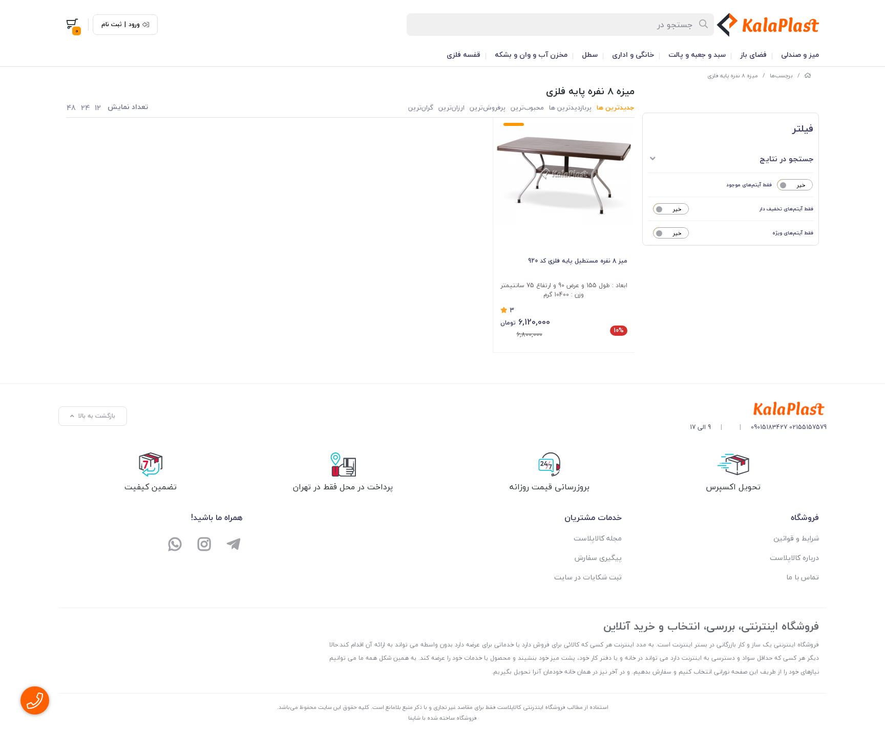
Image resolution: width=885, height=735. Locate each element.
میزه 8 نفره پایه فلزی (732, 75)
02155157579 (808, 427)
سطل (590, 54)
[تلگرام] (233, 545)
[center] (703, 24)
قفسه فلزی (463, 54)
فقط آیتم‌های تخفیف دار (786, 208)
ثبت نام (111, 24)
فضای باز (753, 54)
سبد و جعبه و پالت (697, 54)
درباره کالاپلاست (794, 557)
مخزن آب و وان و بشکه (531, 54)
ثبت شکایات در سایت (588, 577)
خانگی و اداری (633, 54)
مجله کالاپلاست (598, 538)
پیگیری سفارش (598, 557)
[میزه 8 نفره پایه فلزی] (758, 409)
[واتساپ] (175, 545)
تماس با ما (802, 577)
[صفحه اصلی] (808, 75)
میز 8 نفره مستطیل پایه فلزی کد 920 (577, 260)
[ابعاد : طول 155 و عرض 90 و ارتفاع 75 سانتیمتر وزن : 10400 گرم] (564, 173)
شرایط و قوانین (796, 538)
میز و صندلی (800, 54)
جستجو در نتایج (786, 158)
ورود (134, 24)
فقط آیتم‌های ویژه (792, 232)
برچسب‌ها (781, 75)
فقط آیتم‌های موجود (749, 184)
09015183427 (769, 427)
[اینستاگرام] (204, 545)
